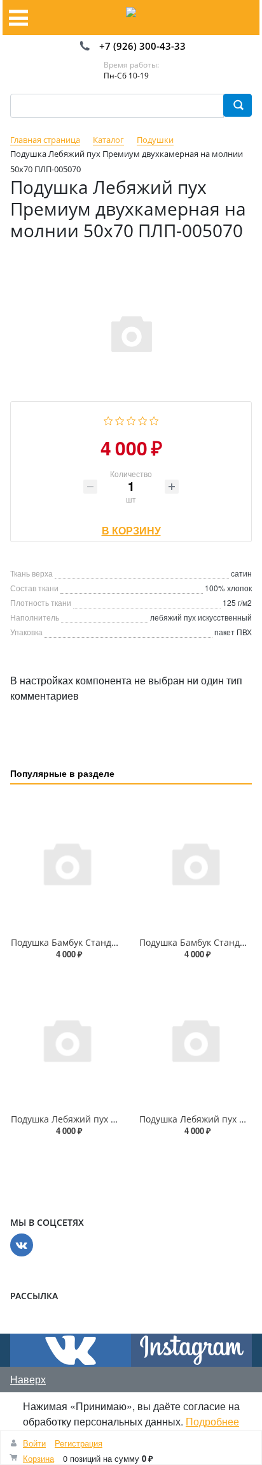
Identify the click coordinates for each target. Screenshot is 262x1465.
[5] (154, 418)
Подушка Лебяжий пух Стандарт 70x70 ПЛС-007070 (122, 1119)
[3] (131, 418)
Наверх (28, 1379)
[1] (108, 418)
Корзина (38, 1458)
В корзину (131, 527)
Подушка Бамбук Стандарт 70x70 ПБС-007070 (109, 942)
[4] (143, 418)
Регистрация (78, 1443)
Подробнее (212, 1421)
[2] (120, 418)
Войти (34, 1443)
